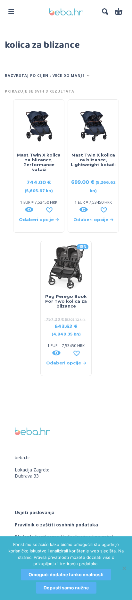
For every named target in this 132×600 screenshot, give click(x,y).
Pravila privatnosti (51, 557)
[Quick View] (29, 209)
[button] (11, 12)
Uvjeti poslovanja (34, 512)
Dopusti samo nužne (66, 587)
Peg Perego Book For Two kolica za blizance (66, 301)
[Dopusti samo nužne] (124, 568)
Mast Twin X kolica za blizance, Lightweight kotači (93, 159)
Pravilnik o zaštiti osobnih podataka (56, 525)
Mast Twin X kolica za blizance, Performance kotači (39, 162)
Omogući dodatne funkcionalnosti (66, 574)
